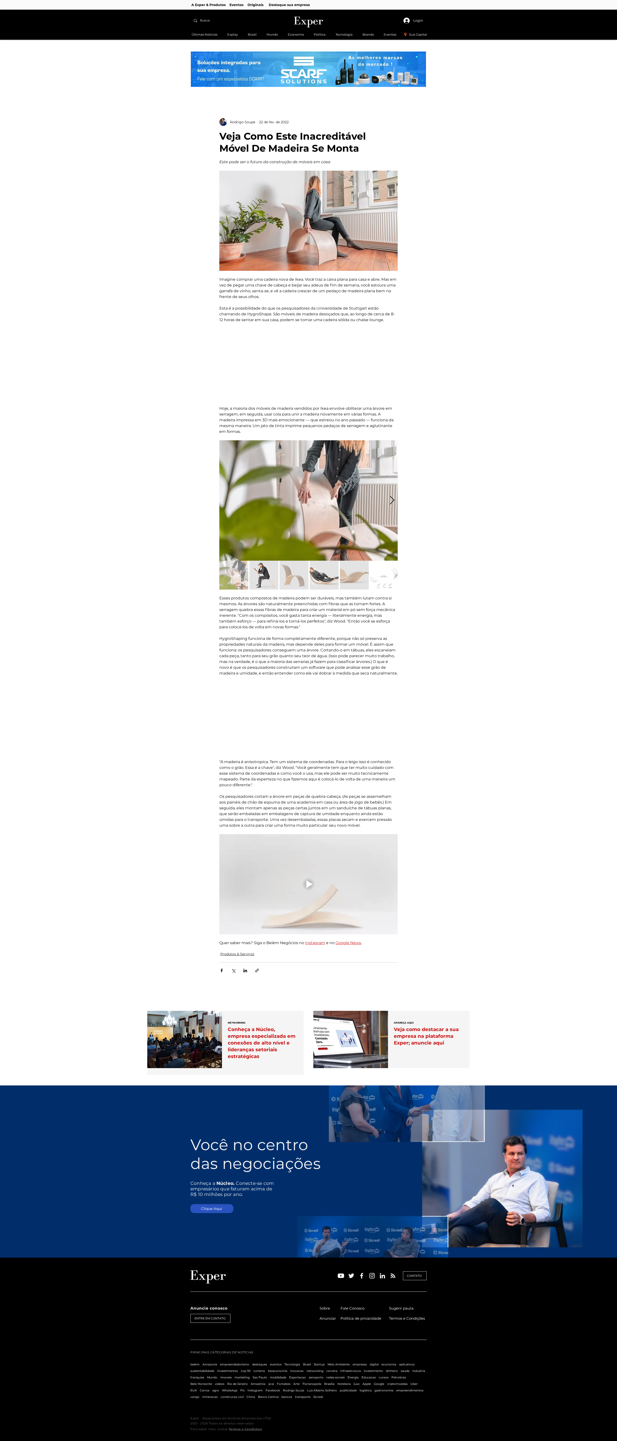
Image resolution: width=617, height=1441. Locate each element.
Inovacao (297, 1371)
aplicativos (407, 1364)
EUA (193, 1390)
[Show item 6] (384, 575)
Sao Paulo (260, 1377)
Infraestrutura (350, 1371)
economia (389, 1364)
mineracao (210, 1397)
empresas (360, 1364)
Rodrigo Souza (293, 1390)
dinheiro (392, 1371)
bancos (287, 1397)
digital (374, 1364)
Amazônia (258, 1384)
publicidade (348, 1390)
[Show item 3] (294, 575)
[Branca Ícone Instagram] (372, 1275)
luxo (357, 1384)
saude (405, 1371)
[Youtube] (341, 1275)
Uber (414, 1384)
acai (271, 1384)
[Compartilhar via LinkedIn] (245, 970)
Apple (366, 1384)
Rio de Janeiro (237, 1384)
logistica (366, 1390)
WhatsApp (229, 1390)
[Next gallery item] (392, 500)
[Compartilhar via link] (257, 970)
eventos (276, 1364)
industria (418, 1371)
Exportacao (297, 1377)
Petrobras (398, 1377)
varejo (194, 1397)
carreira (331, 1371)
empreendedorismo (234, 1364)
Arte (296, 1384)
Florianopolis (311, 1384)
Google (379, 1384)
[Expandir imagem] (308, 500)
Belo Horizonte (201, 1384)
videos (219, 1384)
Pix (242, 1390)
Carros (204, 1390)
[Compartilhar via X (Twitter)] (233, 970)
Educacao (369, 1377)
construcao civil (232, 1397)
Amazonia (209, 1364)
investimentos (227, 1371)
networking (315, 1371)
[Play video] (308, 884)
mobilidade (278, 1377)
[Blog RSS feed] (393, 1276)
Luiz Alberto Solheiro (322, 1390)
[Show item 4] (324, 575)
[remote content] (308, 364)
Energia (353, 1377)
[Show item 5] (354, 575)
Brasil (307, 1364)
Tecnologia (292, 1364)
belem (195, 1364)
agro (215, 1390)
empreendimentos (409, 1390)
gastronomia (384, 1390)
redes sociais (335, 1377)
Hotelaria (344, 1384)
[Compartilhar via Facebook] (221, 970)
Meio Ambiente (339, 1364)
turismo (259, 1371)
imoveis (226, 1377)
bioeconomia (277, 1371)
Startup (319, 1364)
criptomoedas (397, 1384)
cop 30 (246, 1371)
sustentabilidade (202, 1371)
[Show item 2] (263, 575)
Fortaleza (283, 1384)
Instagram (255, 1390)
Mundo (212, 1377)
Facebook (273, 1390)
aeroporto (316, 1377)
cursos (384, 1377)
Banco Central (268, 1397)
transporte (302, 1397)
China (251, 1397)
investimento (373, 1371)
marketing (242, 1377)
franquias (197, 1377)
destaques (259, 1364)
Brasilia (329, 1384)
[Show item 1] (233, 575)
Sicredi (318, 1397)
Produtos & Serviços (237, 954)
